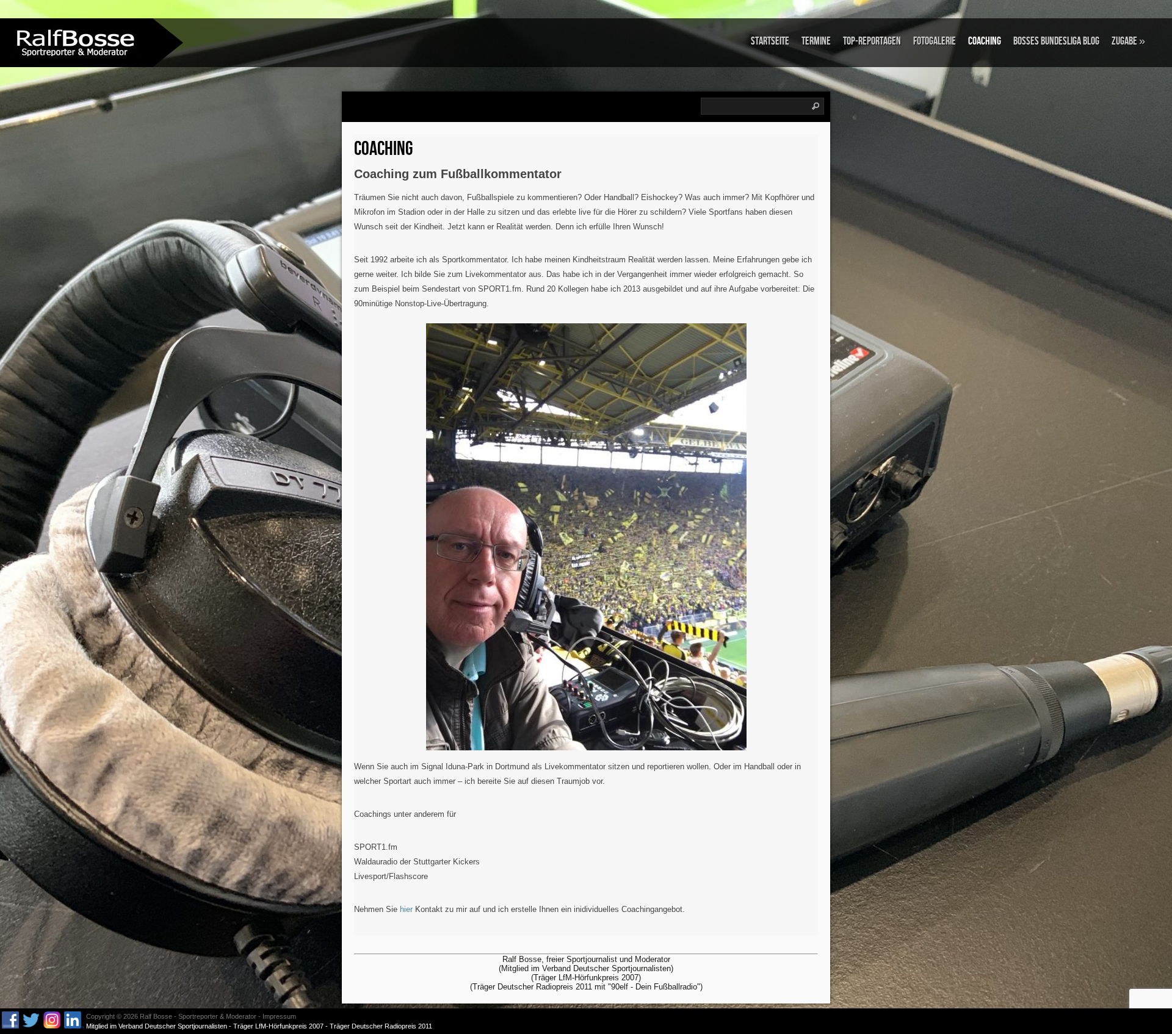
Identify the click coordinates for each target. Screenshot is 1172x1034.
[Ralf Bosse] (76, 41)
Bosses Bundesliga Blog (1056, 41)
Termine (816, 41)
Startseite (770, 41)
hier (406, 909)
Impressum (279, 1016)
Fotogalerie (934, 41)
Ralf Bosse (156, 1016)
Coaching (984, 41)
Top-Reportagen (872, 41)
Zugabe (1128, 41)
